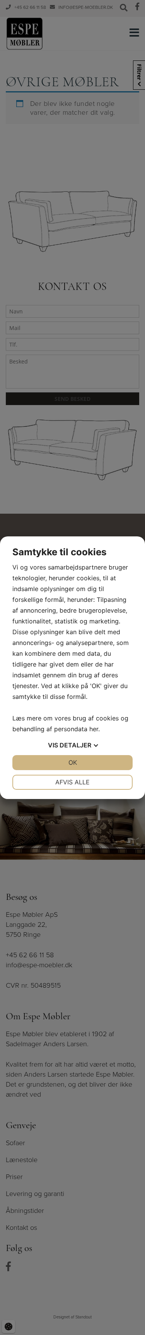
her (93, 729)
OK (72, 762)
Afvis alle (72, 782)
